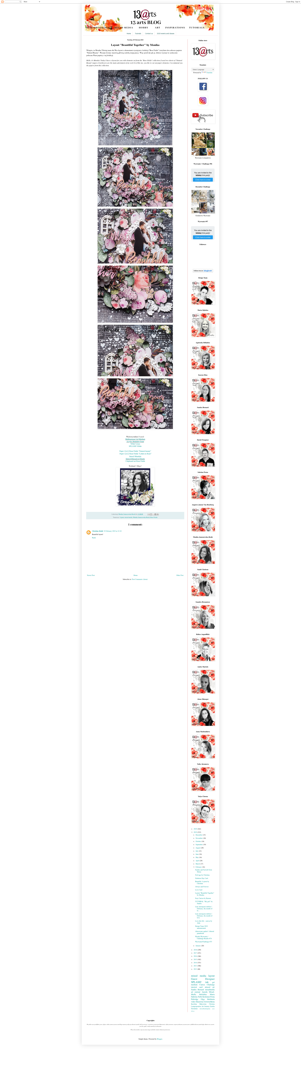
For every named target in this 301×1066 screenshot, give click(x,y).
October (198, 841)
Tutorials (138, 33)
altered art (210, 987)
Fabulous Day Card (201, 878)
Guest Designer (203, 978)
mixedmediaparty (205, 1009)
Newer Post (91, 575)
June (197, 854)
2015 (195, 959)
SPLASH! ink (200, 982)
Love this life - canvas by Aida (203, 922)
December (199, 835)
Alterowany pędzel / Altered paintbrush (204, 932)
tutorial (194, 987)
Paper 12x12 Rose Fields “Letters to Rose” (135, 454)
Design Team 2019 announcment (201, 927)
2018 (195, 950)
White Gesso (135, 444)
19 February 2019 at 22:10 (112, 531)
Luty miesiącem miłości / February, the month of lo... (203, 908)
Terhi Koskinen (204, 996)
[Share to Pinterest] (157, 514)
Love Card (198, 890)
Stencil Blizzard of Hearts (135, 459)
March (198, 864)
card (200, 987)
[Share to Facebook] (155, 514)
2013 (195, 966)
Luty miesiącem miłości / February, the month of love (203, 916)
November (199, 838)
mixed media (128, 517)
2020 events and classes (165, 33)
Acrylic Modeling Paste (135, 441)
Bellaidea (203, 994)
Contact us (149, 33)
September (199, 844)
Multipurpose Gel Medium (135, 439)
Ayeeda (204, 991)
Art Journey (206, 1006)
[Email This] (149, 514)
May (197, 857)
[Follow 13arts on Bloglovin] (203, 272)
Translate (209, 72)
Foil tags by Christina (202, 875)
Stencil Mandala (135, 456)
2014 (195, 962)
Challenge (211, 984)
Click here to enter (202, 179)
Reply (94, 537)
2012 (195, 969)
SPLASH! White (135, 446)
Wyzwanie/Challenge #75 (203, 941)
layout (122, 517)
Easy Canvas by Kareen (203, 898)
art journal (195, 991)
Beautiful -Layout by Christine (202, 882)
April (198, 860)
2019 (195, 832)
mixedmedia (210, 989)
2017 (195, 953)
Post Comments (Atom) (140, 579)
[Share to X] (153, 514)
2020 (195, 829)
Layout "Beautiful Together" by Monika (204, 894)
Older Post (179, 575)
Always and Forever (202, 886)
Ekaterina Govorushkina (205, 1001)
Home (129, 33)
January (198, 945)
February (199, 867)
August (198, 848)
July (197, 851)
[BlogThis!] (151, 514)
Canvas (202, 984)
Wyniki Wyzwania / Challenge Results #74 (203, 937)
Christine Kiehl (97, 531)
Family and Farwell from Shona (203, 871)
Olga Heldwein (208, 999)
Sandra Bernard (197, 989)
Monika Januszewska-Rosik (141, 517)
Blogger (159, 1039)
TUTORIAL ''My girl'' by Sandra (204, 902)
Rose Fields (153, 517)
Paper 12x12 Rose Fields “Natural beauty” (135, 451)
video (193, 1001)
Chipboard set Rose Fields (135, 461)
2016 (195, 956)
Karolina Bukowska (198, 1004)
